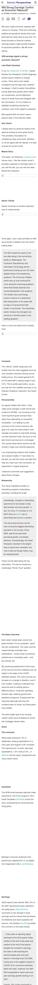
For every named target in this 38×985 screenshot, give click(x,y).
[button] (2, 19)
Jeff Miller (7, 13)
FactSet (24, 923)
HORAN (20, 799)
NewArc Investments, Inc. (20, 13)
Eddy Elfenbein (21, 909)
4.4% (19, 514)
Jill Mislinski (27, 863)
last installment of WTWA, (17, 70)
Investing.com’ (29, 156)
